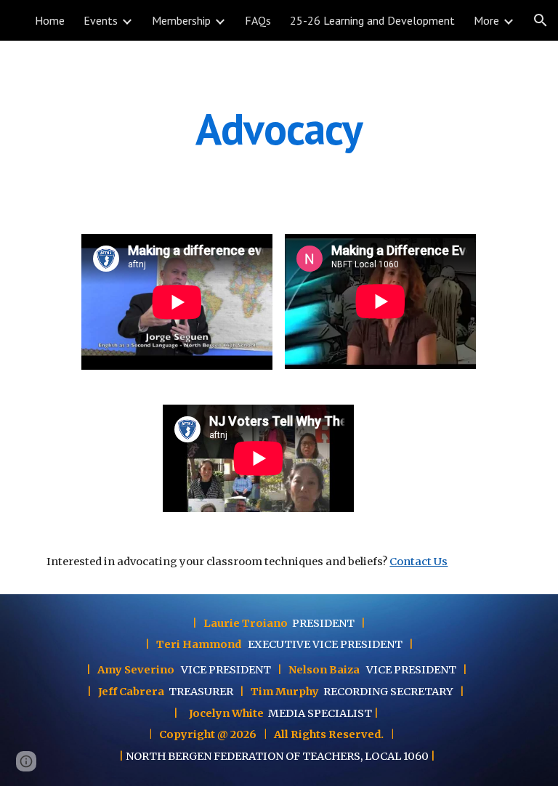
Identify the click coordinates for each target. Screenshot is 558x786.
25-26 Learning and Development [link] (372, 20)
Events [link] (101, 20)
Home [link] (50, 20)
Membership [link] (181, 20)
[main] (278, 128)
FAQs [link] (258, 20)
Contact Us (418, 561)
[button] (540, 20)
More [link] (486, 20)
